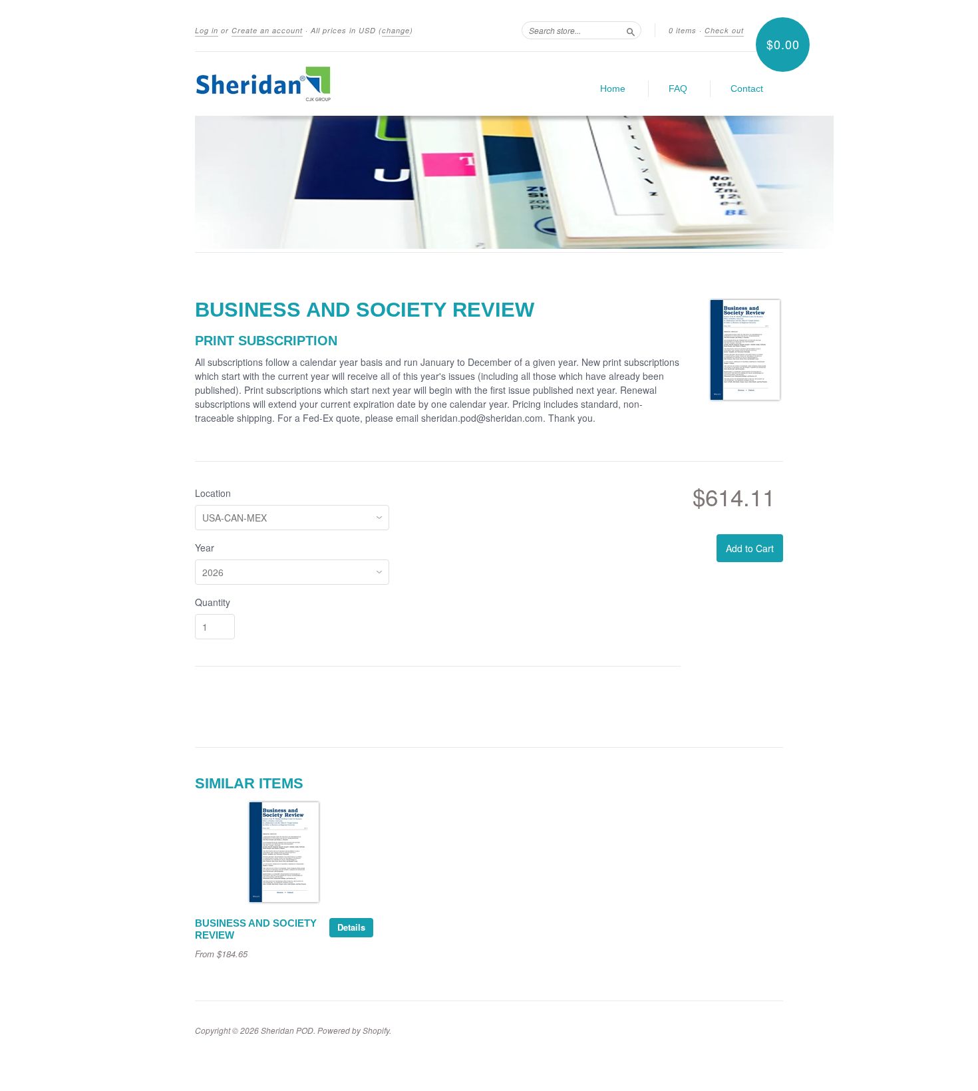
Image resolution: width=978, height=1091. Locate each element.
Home (612, 88)
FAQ (678, 88)
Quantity (212, 602)
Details (351, 927)
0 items (683, 30)
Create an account (267, 30)
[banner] (317, 83)
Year (204, 547)
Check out (724, 30)
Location (213, 493)
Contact (747, 88)
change (396, 30)
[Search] (631, 30)
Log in (206, 30)
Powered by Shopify (353, 1030)
